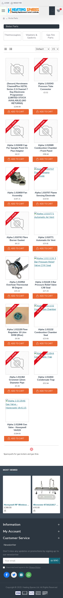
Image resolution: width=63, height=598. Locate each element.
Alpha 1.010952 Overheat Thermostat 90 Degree (17, 285)
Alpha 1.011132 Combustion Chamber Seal (45, 332)
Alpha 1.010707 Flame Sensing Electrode (46, 194)
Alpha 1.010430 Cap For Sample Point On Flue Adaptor (17, 148)
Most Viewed (10, 470)
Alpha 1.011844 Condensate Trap (46, 378)
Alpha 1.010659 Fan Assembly (17, 194)
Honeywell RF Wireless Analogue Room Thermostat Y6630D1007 (17, 505)
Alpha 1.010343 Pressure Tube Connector (45, 86)
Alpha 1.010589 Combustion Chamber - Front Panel (45, 148)
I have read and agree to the (23, 567)
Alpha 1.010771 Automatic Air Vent (45, 238)
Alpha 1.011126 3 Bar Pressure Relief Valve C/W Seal (46, 285)
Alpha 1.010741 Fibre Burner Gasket (17, 238)
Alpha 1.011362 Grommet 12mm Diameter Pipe (17, 380)
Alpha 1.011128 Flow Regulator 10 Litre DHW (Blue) (17, 332)
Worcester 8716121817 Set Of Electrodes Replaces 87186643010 (46, 505)
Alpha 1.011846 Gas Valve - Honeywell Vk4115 (17, 427)
